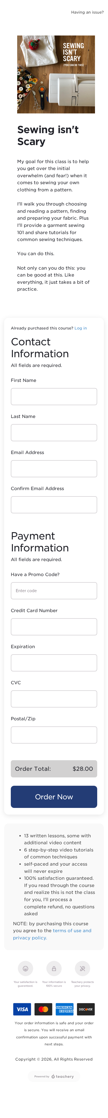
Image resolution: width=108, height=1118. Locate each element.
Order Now (54, 797)
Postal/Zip (23, 718)
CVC (16, 682)
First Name (23, 380)
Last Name (23, 416)
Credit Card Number (34, 610)
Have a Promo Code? (35, 574)
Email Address (27, 452)
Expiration (23, 646)
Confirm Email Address (37, 488)
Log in (80, 328)
